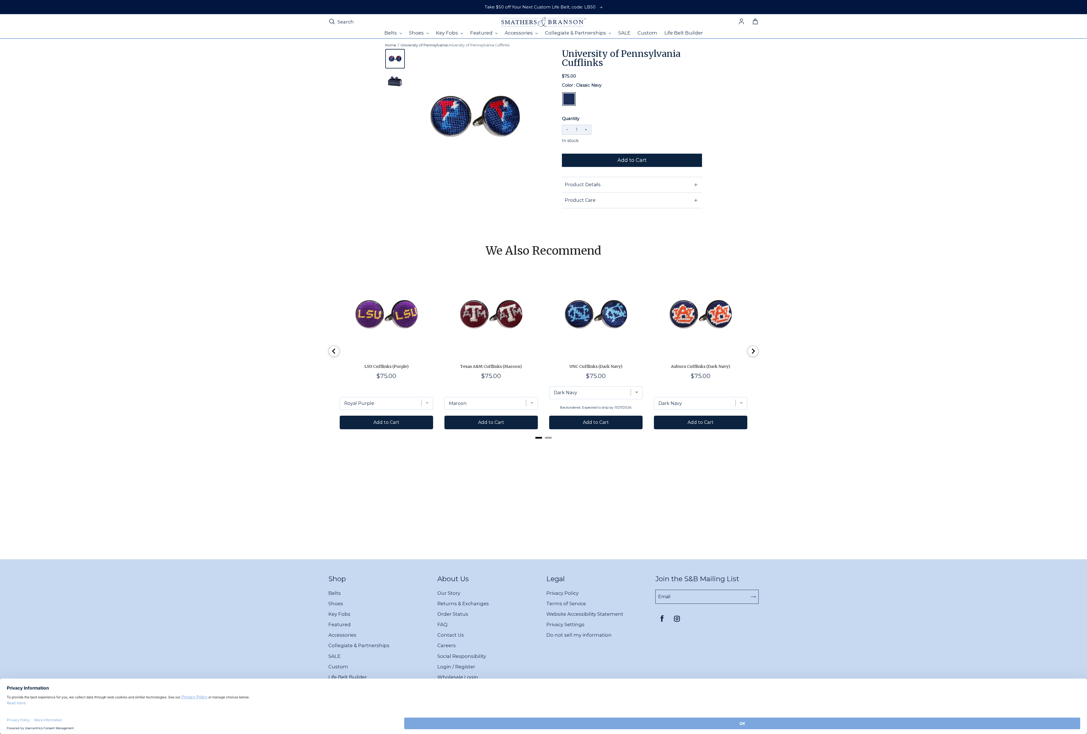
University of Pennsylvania (424, 45)
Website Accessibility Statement (584, 614)
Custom (338, 666)
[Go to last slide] (334, 351)
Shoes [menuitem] (417, 33)
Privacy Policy (562, 593)
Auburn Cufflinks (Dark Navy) (700, 366)
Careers (446, 645)
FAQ (442, 624)
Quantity (570, 118)
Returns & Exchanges (463, 603)
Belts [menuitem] (391, 33)
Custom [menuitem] (647, 33)
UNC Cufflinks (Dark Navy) (596, 366)
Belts (334, 593)
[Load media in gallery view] (395, 58)
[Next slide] (753, 351)
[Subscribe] (753, 597)
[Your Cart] (755, 21)
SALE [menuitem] (624, 33)
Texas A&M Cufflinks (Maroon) (491, 366)
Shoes (335, 603)
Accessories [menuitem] (519, 33)
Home (390, 45)
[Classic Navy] (569, 99)
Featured (339, 624)
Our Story (448, 593)
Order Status (452, 614)
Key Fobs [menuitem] (447, 33)
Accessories (342, 635)
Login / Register (456, 666)
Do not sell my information (579, 635)
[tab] (538, 438)
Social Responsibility (461, 656)
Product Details (582, 184)
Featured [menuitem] (482, 33)
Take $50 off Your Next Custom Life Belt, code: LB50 (540, 7)
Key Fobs (339, 614)
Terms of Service (566, 603)
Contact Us (450, 635)
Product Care (580, 200)
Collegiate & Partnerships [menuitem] (576, 33)
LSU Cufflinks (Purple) (386, 366)
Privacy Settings (565, 624)
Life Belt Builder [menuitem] (683, 33)
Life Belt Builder (347, 677)
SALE (334, 656)
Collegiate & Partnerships (359, 645)
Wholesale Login (457, 677)
